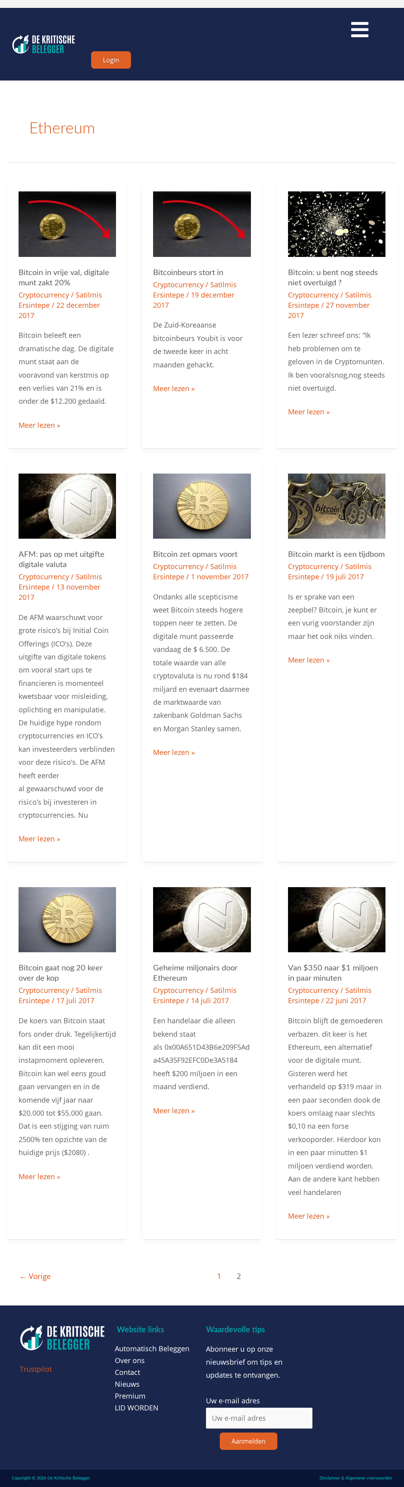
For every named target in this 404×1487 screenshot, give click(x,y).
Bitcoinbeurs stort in (188, 273)
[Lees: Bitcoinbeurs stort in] (202, 223)
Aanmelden (249, 1441)
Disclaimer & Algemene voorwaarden (356, 1478)
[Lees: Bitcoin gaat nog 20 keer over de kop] (67, 919)
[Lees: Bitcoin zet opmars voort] (202, 505)
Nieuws (127, 1384)
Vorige (35, 1276)
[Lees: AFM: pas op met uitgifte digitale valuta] (67, 505)
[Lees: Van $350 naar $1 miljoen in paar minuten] (336, 919)
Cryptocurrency (44, 295)
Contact (127, 1372)
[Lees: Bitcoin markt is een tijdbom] (336, 505)
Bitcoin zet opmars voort (195, 554)
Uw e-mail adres (233, 1400)
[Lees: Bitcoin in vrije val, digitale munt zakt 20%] (67, 223)
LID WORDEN (137, 1408)
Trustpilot (36, 1369)
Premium (130, 1396)
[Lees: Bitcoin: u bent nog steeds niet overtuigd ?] (336, 223)
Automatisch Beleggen (152, 1348)
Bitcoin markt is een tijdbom (336, 554)
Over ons (130, 1360)
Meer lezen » (39, 424)
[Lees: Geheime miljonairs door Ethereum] (202, 919)
